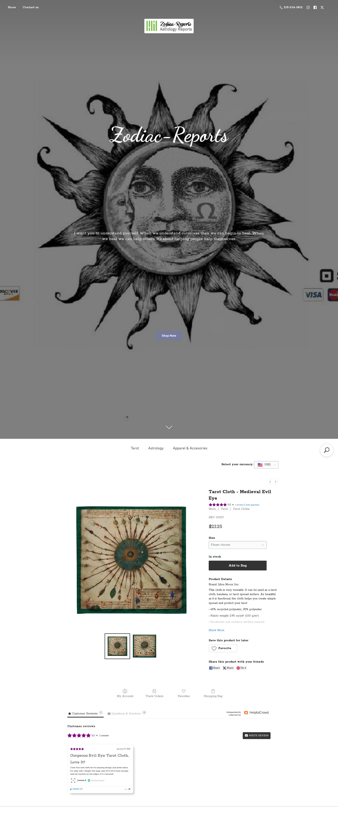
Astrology (156, 448)
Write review (258, 735)
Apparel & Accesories (190, 448)
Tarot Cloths (241, 509)
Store (12, 7)
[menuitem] (270, 482)
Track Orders (154, 696)
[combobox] (266, 465)
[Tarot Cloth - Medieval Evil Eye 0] (117, 646)
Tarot (135, 448)
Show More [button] (216, 630)
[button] (223, 648)
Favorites (184, 696)
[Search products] (326, 450)
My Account (125, 696)
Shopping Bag (213, 696)
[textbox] (264, 464)
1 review (239, 504)
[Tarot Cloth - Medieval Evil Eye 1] (144, 646)
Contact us (31, 7)
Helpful (75, 789)
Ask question (252, 504)
